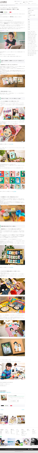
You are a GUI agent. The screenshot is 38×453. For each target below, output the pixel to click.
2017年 (29, 29)
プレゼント (34, 47)
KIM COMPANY (6, 431)
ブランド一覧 (6, 430)
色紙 (33, 53)
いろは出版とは (16, 3)
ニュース (25, 3)
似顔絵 (14, 7)
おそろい (32, 40)
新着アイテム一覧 (12, 430)
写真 (35, 50)
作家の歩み (16, 7)
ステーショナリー (30, 47)
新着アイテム (21, 3)
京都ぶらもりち (29, 50)
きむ (34, 40)
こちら (14, 191)
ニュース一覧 (17, 430)
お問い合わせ (31, 1)
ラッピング (29, 49)
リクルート (1, 434)
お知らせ (28, 429)
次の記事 (23, 409)
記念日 (35, 53)
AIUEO (34, 31)
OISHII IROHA (32, 34)
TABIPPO (34, 37)
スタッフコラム (35, 46)
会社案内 (1, 431)
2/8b (31, 31)
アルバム (34, 43)
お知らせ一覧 (28, 430)
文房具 (29, 53)
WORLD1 (12, 7)
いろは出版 (29, 40)
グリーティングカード (30, 46)
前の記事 (2, 409)
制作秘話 (29, 13)
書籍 (31, 53)
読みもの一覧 (23, 430)
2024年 (29, 21)
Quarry (29, 16)
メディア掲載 (17, 431)
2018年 (29, 27)
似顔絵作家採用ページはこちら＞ (5, 392)
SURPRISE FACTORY (30, 37)
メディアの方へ (26, 1)
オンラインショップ (34, 3)
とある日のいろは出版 (30, 10)
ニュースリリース (18, 434)
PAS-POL (36, 34)
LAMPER (29, 34)
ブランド (6, 429)
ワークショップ (33, 49)
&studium (29, 31)
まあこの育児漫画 (30, 43)
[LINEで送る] (6, 405)
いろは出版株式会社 (3, 2)
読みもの (29, 3)
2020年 (29, 24)
